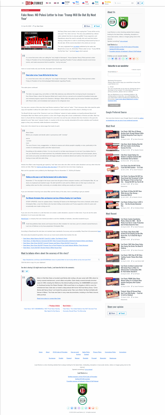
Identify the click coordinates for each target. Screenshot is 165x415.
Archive (78, 354)
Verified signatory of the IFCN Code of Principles (124, 47)
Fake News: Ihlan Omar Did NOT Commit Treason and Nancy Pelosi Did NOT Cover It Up (50, 243)
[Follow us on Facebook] (116, 58)
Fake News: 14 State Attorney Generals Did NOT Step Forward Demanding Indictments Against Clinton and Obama (58, 241)
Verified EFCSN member (116, 49)
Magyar (77, 358)
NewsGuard (24, 218)
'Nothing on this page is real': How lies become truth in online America (46, 177)
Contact (86, 354)
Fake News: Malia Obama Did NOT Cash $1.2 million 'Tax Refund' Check (45, 238)
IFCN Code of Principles (60, 352)
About (47, 352)
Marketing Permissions (115, 80)
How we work (75, 352)
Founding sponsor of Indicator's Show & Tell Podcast (125, 51)
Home (40, 352)
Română (85, 358)
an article (76, 46)
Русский (94, 358)
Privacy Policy (97, 352)
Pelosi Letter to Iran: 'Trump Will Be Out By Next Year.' (42, 75)
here (99, 231)
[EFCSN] (82, 400)
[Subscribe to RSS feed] (137, 58)
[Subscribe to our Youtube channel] (130, 58)
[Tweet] (142, 3)
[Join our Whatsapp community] (123, 58)
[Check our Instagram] (119, 58)
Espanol (69, 358)
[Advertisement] (61, 329)
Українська (113, 358)
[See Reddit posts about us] (133, 58)
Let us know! (124, 41)
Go (132, 3)
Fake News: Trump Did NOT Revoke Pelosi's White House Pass (42, 247)
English (61, 358)
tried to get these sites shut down (47, 167)
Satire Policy (86, 352)
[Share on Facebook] (23, 271)
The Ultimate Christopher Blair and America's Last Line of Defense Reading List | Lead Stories (53, 198)
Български (52, 358)
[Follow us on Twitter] (126, 58)
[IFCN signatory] (82, 390)
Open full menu (22, 3)
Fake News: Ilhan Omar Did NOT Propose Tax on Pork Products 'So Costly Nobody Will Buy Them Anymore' (55, 245)
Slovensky (103, 358)
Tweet (97, 26)
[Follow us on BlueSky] (112, 58)
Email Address (113, 72)
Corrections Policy (110, 352)
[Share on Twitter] (27, 271)
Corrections (122, 352)
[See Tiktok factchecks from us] (109, 58)
